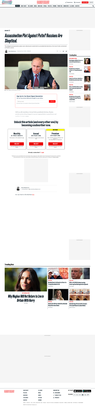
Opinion (54, 6)
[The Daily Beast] (43, 2)
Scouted (77, 6)
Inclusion (61, 402)
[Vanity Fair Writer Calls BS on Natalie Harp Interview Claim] (87, 82)
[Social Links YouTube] (83, 395)
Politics (50, 6)
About (24, 402)
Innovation (66, 6)
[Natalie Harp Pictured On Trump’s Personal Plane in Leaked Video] (87, 100)
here (33, 194)
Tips (31, 402)
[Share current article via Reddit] (66, 51)
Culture (40, 397)
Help (41, 402)
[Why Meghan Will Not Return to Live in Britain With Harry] (87, 63)
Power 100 (59, 6)
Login (42, 152)
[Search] (93, 6)
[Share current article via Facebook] (57, 51)
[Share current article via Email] (63, 51)
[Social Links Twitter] (77, 395)
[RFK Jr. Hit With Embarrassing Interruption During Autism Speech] (87, 90)
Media (35, 6)
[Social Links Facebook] (74, 395)
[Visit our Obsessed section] (11, 2)
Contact (28, 402)
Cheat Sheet (24, 6)
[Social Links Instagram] (80, 395)
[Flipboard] (88, 395)
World (39, 395)
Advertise (38, 402)
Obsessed (40, 6)
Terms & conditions (68, 402)
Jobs (34, 402)
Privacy (44, 402)
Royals (45, 6)
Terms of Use (31, 103)
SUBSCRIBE (85, 2)
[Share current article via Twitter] (60, 51)
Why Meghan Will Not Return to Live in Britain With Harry (26, 298)
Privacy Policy (37, 103)
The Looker (30, 6)
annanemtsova (25, 189)
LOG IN (91, 2)
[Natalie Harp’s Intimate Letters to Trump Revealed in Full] (87, 72)
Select (16, 144)
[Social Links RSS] (85, 395)
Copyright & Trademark (78, 402)
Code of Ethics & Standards (53, 402)
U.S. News (72, 6)
